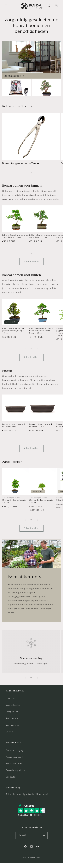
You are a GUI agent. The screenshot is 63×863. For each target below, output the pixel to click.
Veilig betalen (12, 712)
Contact (9, 732)
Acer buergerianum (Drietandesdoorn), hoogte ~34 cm (14, 500)
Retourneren (12, 718)
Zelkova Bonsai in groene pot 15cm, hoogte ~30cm (15, 236)
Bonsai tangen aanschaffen (19, 163)
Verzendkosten (13, 705)
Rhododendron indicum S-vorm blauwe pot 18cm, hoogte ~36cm (41, 330)
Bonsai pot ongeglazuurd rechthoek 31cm (40, 425)
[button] (6, 6)
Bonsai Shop (35, 858)
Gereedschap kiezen (15, 770)
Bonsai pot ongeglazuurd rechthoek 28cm (13, 425)
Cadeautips (11, 777)
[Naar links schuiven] (25, 172)
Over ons (10, 698)
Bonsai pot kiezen (14, 763)
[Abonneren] (44, 835)
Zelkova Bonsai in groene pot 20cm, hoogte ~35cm (42, 236)
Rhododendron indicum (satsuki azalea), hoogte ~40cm (13, 330)
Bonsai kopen (12, 76)
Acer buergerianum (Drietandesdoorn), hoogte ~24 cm (41, 500)
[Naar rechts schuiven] (38, 172)
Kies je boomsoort (14, 757)
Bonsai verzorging (14, 750)
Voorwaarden (12, 725)
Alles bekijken (31, 261)
